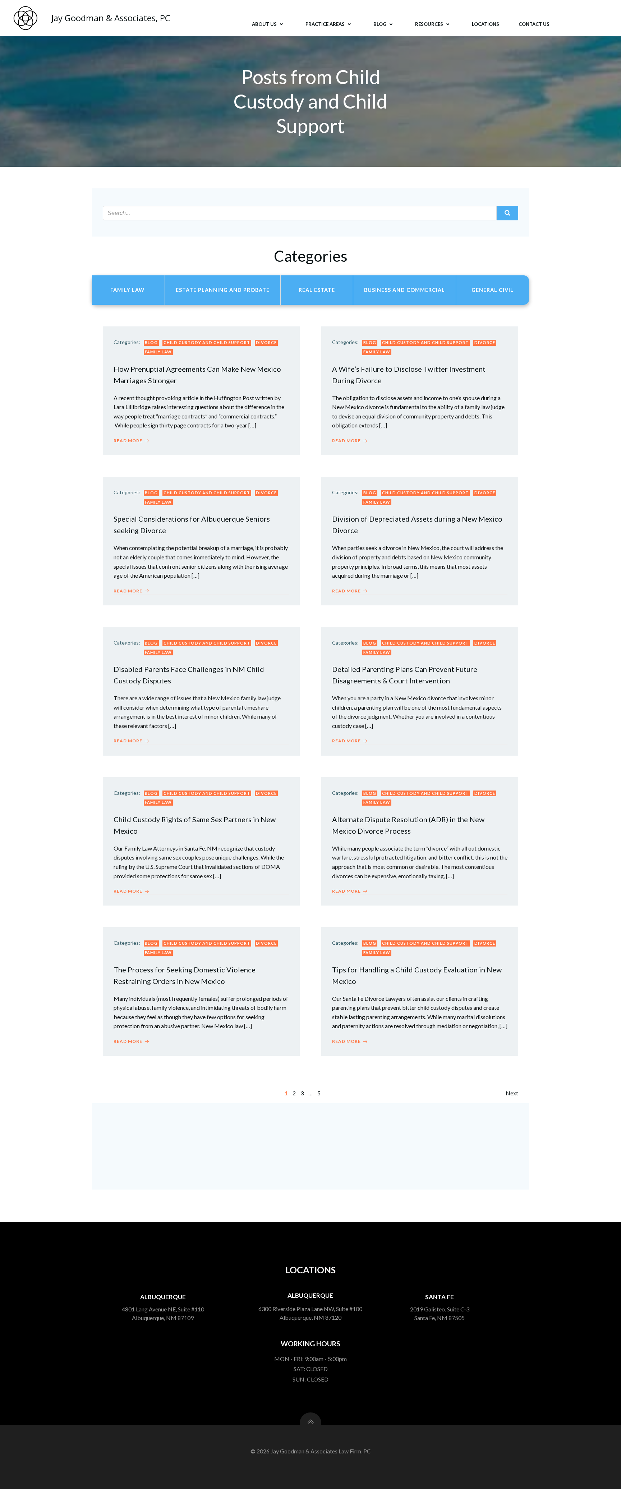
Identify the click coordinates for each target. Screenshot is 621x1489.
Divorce (266, 342)
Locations (485, 24)
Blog (379, 24)
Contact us (534, 24)
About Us (264, 24)
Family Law (158, 351)
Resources (429, 24)
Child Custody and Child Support (207, 342)
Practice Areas (325, 24)
